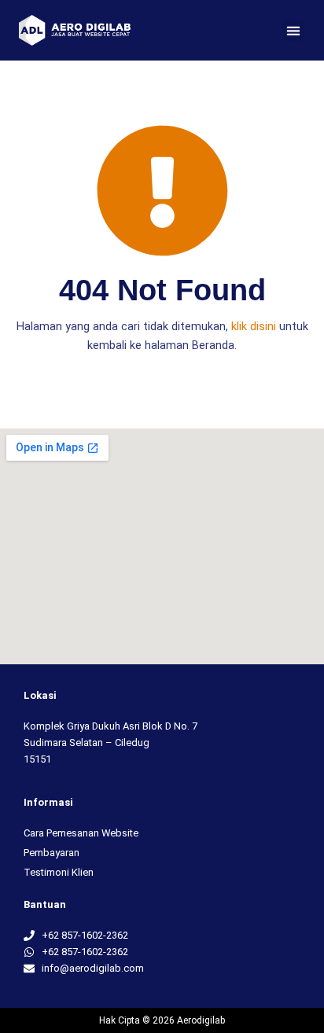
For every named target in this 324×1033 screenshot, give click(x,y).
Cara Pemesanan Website (81, 833)
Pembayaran (51, 852)
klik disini (253, 326)
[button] (293, 30)
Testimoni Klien (59, 872)
